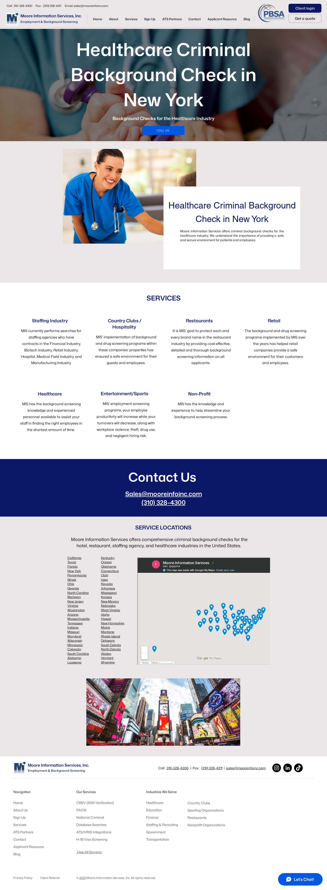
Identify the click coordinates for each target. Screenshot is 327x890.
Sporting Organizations (206, 810)
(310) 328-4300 (163, 502)
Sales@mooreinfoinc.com (163, 493)
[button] (131, 19)
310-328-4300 (177, 768)
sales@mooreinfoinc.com (91, 6)
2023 (82, 878)
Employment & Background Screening (49, 22)
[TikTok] (298, 768)
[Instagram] (276, 768)
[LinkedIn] (287, 768)
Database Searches (91, 824)
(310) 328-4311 (211, 768)
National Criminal (90, 817)
